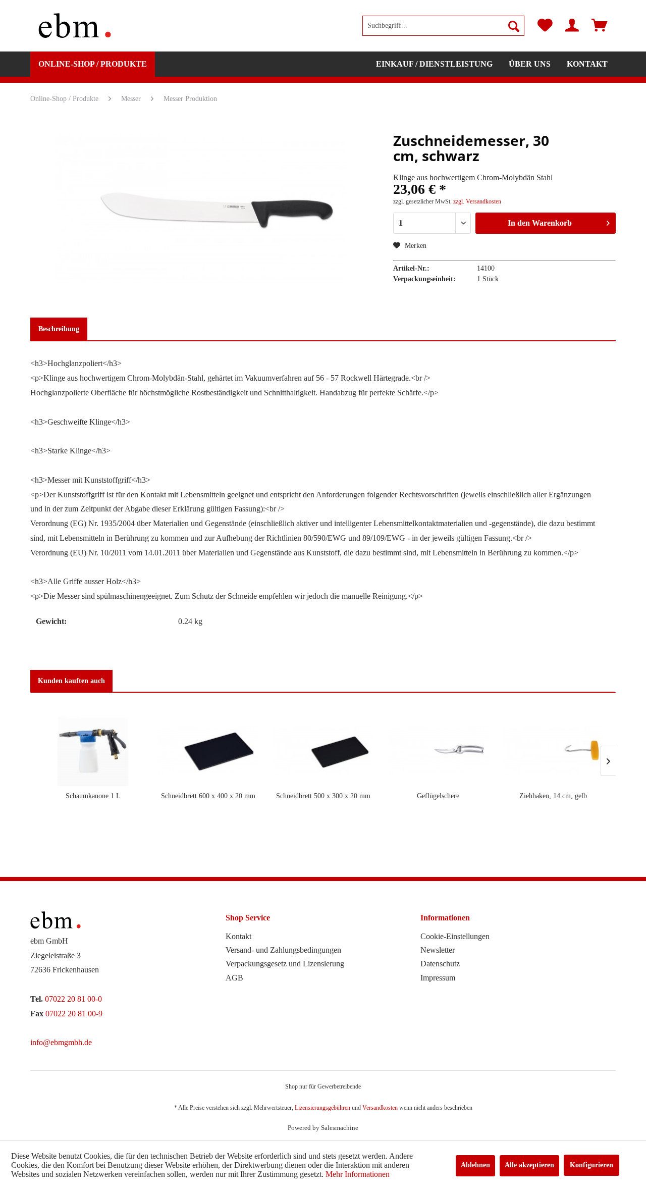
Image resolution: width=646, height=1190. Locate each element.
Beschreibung (58, 329)
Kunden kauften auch (71, 681)
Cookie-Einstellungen (455, 936)
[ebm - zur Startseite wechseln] (74, 25)
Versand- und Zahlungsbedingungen (283, 950)
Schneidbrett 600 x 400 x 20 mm (208, 796)
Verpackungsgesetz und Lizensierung (285, 963)
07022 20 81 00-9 (73, 1013)
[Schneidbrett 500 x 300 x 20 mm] (323, 750)
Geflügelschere (438, 796)
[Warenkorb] (599, 26)
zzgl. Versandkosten (477, 201)
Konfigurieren (591, 1165)
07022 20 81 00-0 (73, 999)
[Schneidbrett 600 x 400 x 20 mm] (208, 750)
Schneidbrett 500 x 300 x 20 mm (323, 796)
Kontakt (238, 936)
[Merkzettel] (545, 26)
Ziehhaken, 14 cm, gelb (553, 796)
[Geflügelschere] (438, 750)
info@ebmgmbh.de (61, 1042)
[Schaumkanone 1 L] (93, 750)
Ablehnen (475, 1165)
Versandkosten (380, 1107)
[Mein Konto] (572, 26)
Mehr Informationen (358, 1174)
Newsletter (437, 950)
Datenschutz (440, 963)
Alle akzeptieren (529, 1165)
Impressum (437, 977)
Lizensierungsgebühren (322, 1107)
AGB (234, 977)
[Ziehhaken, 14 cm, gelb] (553, 750)
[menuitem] (443, 26)
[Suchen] (513, 26)
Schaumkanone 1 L (93, 796)
